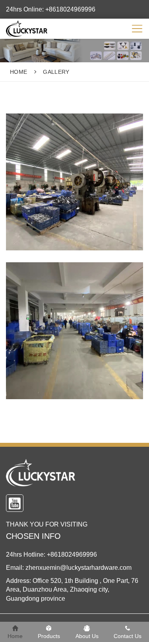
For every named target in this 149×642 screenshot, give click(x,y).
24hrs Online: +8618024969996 (50, 9)
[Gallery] (32, 28)
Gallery (56, 72)
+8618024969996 (72, 554)
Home (18, 72)
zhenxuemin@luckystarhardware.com (78, 567)
